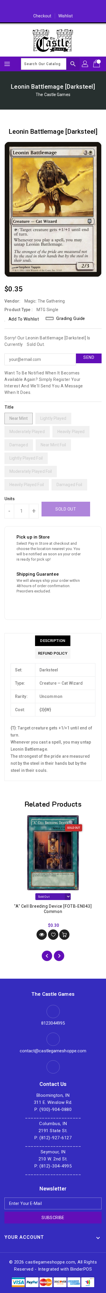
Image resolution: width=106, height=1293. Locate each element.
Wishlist (65, 16)
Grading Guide (70, 318)
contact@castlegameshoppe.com (53, 1050)
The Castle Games (53, 94)
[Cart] (97, 64)
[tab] (52, 640)
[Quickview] (42, 934)
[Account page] (85, 64)
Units (9, 499)
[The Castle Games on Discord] (53, 6)
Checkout (42, 16)
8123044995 (53, 1023)
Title (9, 407)
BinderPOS (81, 1269)
